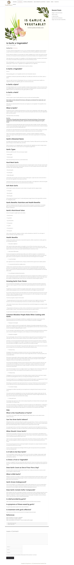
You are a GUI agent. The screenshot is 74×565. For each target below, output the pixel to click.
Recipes (48, 1)
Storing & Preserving (28, 1)
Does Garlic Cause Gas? (12, 523)
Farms (52, 1)
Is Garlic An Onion (55, 16)
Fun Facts (56, 1)
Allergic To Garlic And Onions (57, 12)
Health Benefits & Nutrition (40, 1)
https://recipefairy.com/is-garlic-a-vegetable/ (14, 517)
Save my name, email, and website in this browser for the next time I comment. (22, 554)
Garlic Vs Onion (54, 14)
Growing (15, 1)
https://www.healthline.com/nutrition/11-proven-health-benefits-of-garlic (19, 520)
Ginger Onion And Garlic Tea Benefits (58, 19)
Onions (14, 4)
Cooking (20, 1)
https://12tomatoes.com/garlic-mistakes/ (13, 518)
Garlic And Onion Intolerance (57, 17)
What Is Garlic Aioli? (11, 524)
